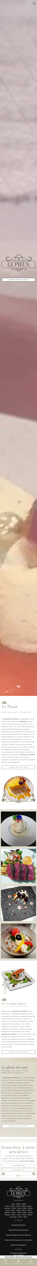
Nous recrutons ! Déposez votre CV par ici (18, 1257)
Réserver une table (18, 280)
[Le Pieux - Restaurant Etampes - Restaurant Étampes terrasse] (18, 941)
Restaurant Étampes (19, 1225)
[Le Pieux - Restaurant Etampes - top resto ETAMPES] (18, 866)
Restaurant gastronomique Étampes (18, 1235)
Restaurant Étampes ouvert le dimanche (18, 1240)
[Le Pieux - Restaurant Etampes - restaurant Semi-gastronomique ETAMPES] (18, 903)
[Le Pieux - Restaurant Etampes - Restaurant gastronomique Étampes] (18, 979)
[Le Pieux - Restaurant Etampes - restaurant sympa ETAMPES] (18, 828)
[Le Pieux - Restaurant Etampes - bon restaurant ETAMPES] (18, 790)
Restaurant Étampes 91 (18, 1245)
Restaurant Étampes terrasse (18, 1230)
